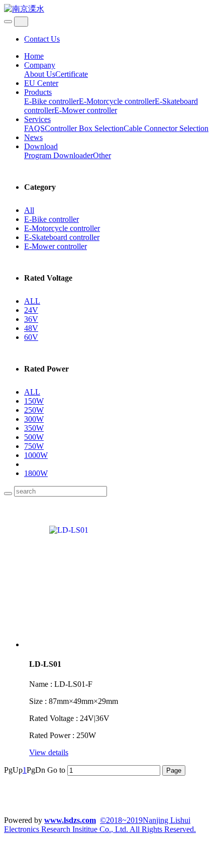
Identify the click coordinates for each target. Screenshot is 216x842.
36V (31, 319)
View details (48, 752)
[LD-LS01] (120, 576)
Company (39, 65)
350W (34, 428)
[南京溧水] (108, 9)
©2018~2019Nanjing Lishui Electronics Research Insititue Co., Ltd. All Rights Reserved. (100, 824)
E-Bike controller (51, 101)
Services (37, 119)
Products (38, 92)
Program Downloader (58, 155)
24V (31, 310)
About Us (39, 74)
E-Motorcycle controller (117, 101)
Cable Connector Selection (166, 128)
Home (34, 56)
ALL (32, 301)
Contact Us (42, 39)
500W (34, 437)
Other (102, 155)
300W (34, 419)
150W (34, 401)
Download (41, 146)
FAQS (34, 128)
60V (31, 337)
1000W (36, 455)
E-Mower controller (85, 110)
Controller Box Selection (84, 128)
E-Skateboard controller (61, 237)
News (33, 137)
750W (34, 446)
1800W (36, 473)
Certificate (71, 74)
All (29, 210)
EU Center (41, 83)
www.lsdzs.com (70, 820)
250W (34, 410)
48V (31, 328)
